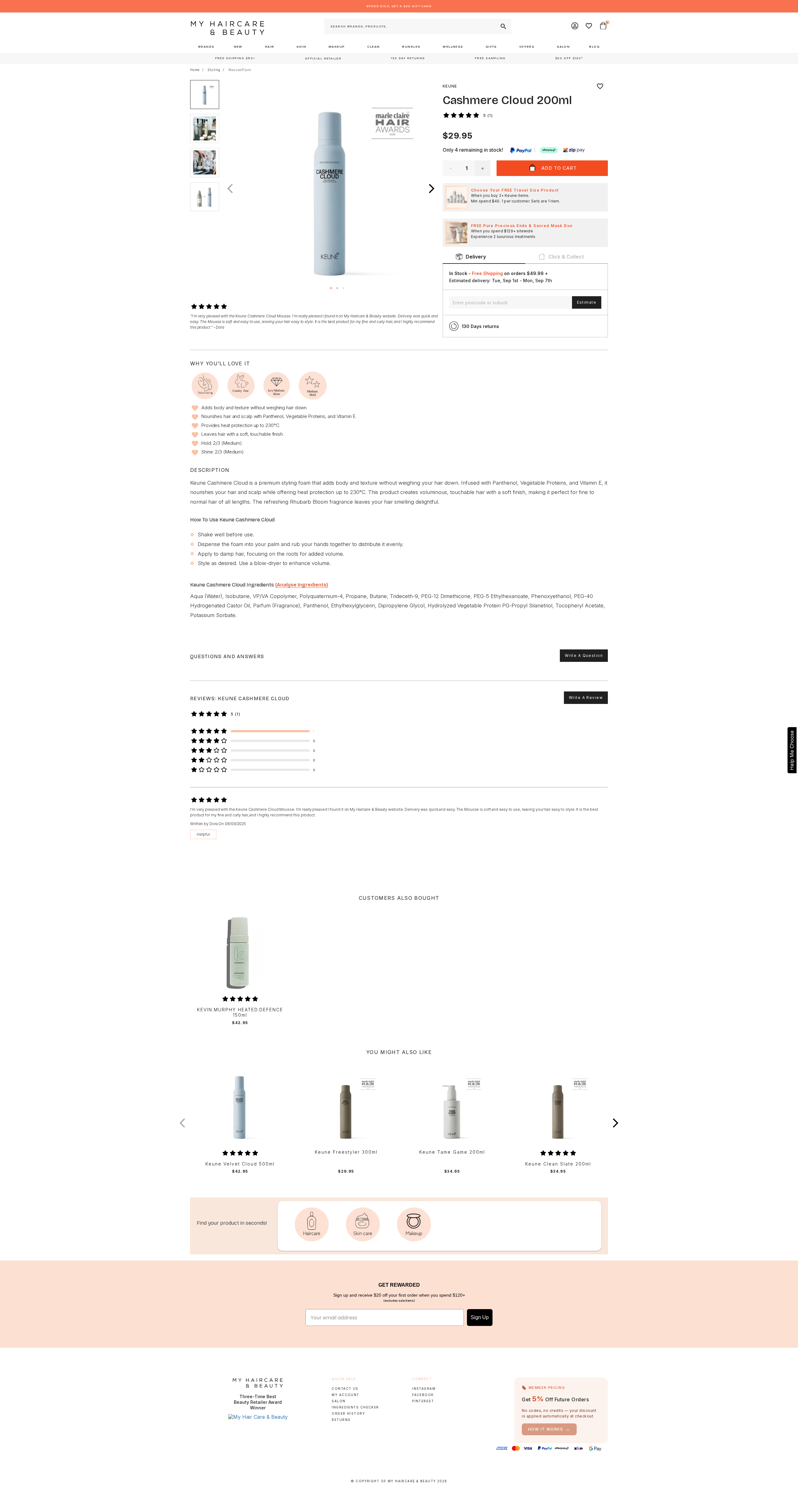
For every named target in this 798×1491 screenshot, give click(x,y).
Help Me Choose (792, 750)
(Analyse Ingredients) (301, 585)
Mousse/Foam (239, 70)
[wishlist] (600, 86)
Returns (341, 1420)
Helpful (203, 834)
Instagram (423, 1388)
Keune (450, 86)
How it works (549, 1429)
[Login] (575, 26)
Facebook (423, 1395)
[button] (432, 188)
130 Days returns (480, 326)
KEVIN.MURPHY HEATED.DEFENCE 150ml (240, 1012)
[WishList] (589, 26)
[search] (503, 26)
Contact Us (345, 1388)
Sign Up (480, 1317)
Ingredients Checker (355, 1407)
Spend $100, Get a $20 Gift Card (399, 6)
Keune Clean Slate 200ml (558, 1163)
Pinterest (423, 1401)
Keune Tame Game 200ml (452, 1152)
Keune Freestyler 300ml (346, 1152)
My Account (345, 1395)
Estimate (586, 302)
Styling (214, 70)
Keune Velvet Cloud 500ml (240, 1163)
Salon (338, 1401)
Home (195, 70)
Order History (348, 1413)
